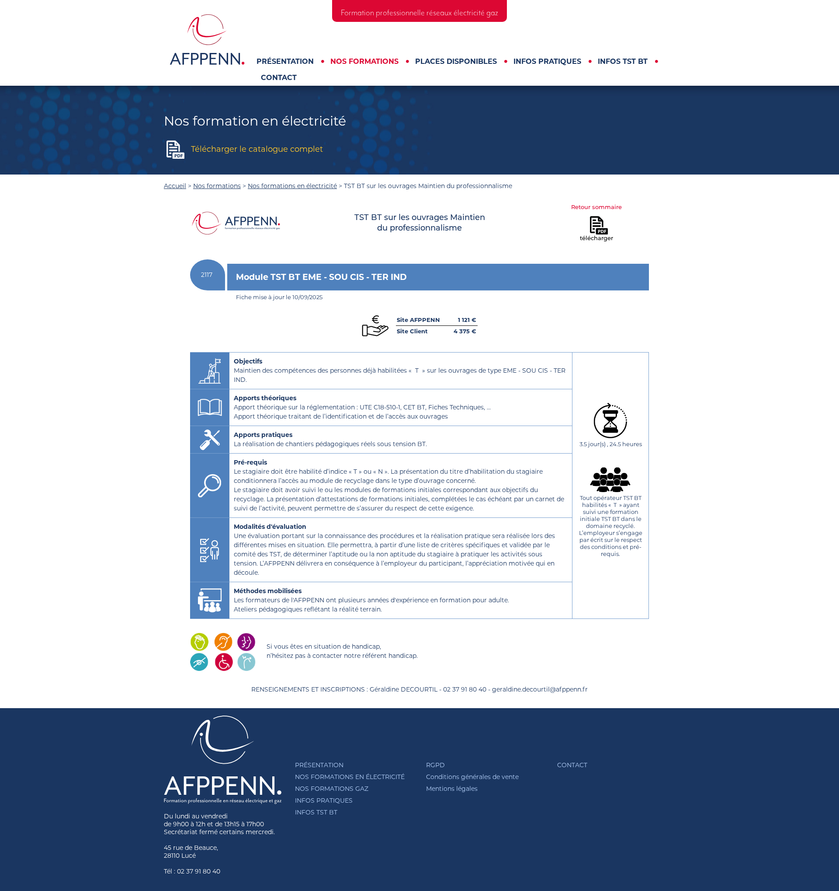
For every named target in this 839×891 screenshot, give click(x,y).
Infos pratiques (547, 61)
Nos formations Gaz (331, 789)
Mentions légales (452, 789)
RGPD (435, 765)
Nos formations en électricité (292, 186)
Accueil (175, 186)
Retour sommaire (596, 207)
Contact (279, 77)
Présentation (285, 61)
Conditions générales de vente (472, 777)
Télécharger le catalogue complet (257, 149)
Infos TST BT (623, 61)
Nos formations (364, 61)
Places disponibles (456, 61)
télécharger (596, 238)
